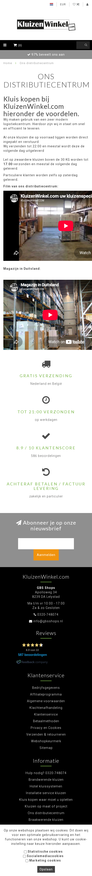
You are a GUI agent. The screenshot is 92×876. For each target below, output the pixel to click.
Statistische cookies (45, 851)
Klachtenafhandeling (46, 708)
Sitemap (46, 748)
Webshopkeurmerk (46, 741)
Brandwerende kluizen (46, 779)
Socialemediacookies (45, 856)
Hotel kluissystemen (46, 786)
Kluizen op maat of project (46, 806)
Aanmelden (46, 555)
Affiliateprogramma (46, 694)
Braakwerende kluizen (46, 819)
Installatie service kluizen (46, 793)
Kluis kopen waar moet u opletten (46, 799)
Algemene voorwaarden (46, 701)
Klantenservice (46, 714)
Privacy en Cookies (46, 728)
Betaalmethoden (46, 721)
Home (7, 63)
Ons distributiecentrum (46, 813)
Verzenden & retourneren (46, 734)
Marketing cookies (44, 860)
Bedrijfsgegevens (46, 687)
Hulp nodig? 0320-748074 (46, 773)
